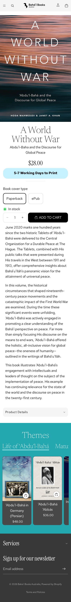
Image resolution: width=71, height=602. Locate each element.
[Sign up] (64, 569)
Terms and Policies (35, 592)
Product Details (16, 412)
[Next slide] (61, 491)
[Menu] (4, 5)
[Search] (12, 6)
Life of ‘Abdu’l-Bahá (25, 447)
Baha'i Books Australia (29, 584)
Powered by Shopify (51, 584)
